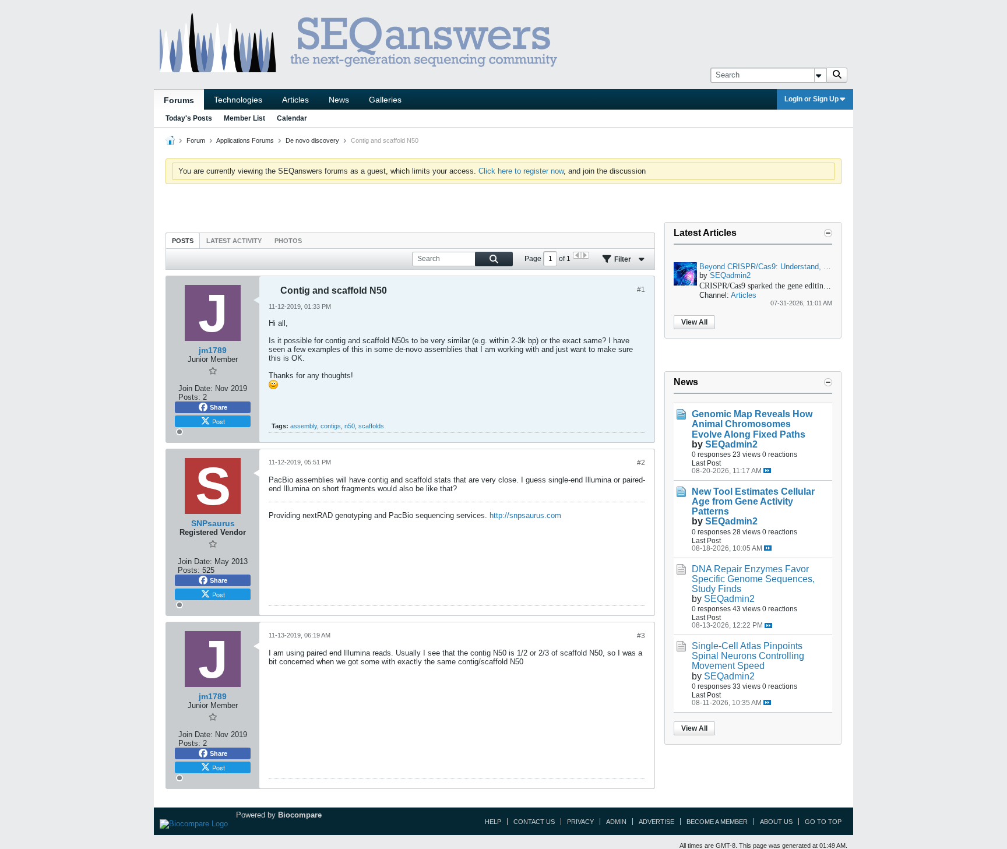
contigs (331, 425)
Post (218, 421)
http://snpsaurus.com (525, 515)
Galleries (385, 99)
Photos (288, 240)
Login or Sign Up (811, 99)
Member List (244, 118)
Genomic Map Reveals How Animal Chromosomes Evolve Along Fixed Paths (752, 424)
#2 (641, 463)
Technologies (238, 99)
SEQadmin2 (730, 275)
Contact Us (534, 821)
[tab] (183, 240)
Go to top (823, 821)
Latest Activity (234, 240)
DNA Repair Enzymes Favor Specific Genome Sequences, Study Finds (753, 579)
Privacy (580, 821)
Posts (182, 240)
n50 (349, 425)
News (339, 99)
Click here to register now (521, 171)
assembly (303, 425)
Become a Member (717, 821)
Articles (295, 99)
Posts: (189, 397)
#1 (641, 290)
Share (218, 407)
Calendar (292, 118)
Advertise (656, 821)
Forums (179, 100)
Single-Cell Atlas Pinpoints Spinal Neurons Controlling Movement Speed (748, 656)
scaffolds (371, 425)
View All (694, 322)
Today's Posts (189, 118)
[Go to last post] (767, 470)
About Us (776, 821)
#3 (641, 636)
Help (493, 821)
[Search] (836, 75)
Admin (616, 821)
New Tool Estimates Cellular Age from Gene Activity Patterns (753, 501)
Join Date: (195, 388)
